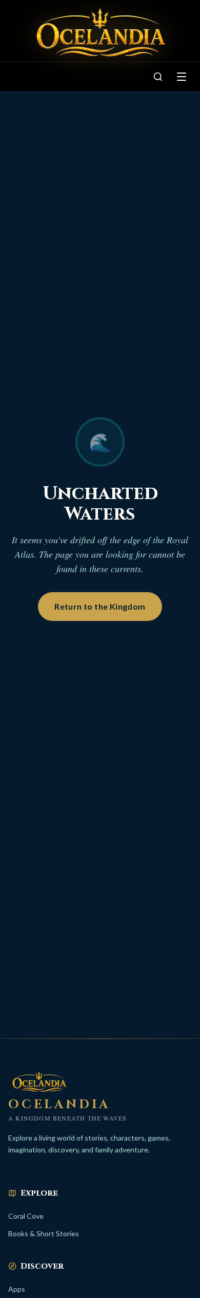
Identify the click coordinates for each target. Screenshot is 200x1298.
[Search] (158, 76)
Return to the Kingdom (99, 606)
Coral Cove (26, 1216)
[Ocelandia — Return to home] (100, 33)
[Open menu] (181, 76)
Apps (16, 1289)
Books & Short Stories (43, 1233)
